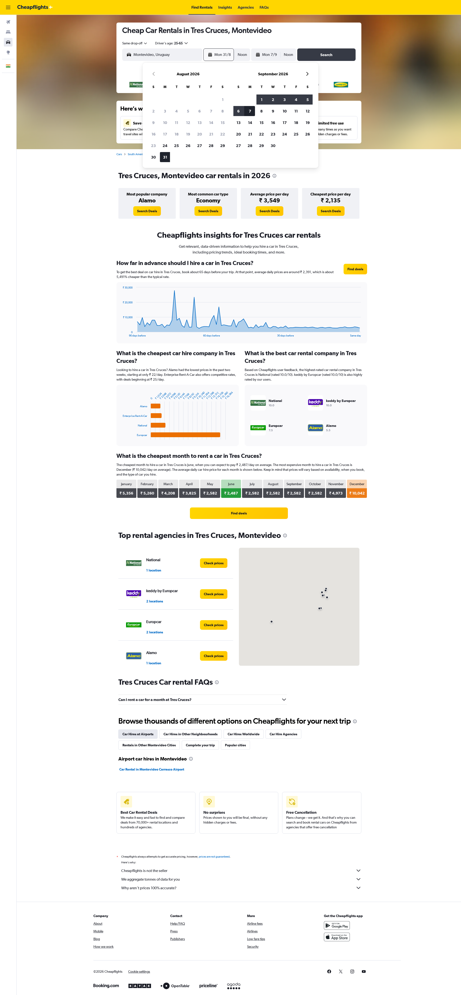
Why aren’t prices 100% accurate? (148, 888)
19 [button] (188, 134)
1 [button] (223, 99)
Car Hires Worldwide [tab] (244, 734)
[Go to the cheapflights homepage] (35, 7)
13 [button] (200, 122)
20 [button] (199, 134)
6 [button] (199, 111)
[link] (147, 211)
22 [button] (222, 134)
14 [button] (211, 122)
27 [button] (199, 145)
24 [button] (165, 145)
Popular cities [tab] (235, 745)
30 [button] (153, 157)
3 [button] (165, 111)
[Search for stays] (8, 32)
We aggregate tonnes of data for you (150, 879)
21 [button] (211, 134)
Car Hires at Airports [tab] (137, 734)
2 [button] (153, 111)
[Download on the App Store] (337, 937)
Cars (119, 154)
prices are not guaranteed (214, 856)
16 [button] (154, 134)
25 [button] (176, 145)
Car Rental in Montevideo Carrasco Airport (151, 769)
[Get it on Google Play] (337, 925)
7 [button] (211, 111)
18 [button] (177, 134)
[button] (8, 7)
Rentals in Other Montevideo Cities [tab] (149, 745)
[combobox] (135, 43)
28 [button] (211, 145)
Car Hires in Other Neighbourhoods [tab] (191, 734)
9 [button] (153, 122)
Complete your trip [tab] (200, 745)
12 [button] (188, 122)
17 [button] (165, 134)
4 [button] (176, 111)
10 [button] (165, 122)
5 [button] (188, 111)
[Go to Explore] (8, 52)
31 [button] (165, 157)
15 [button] (223, 122)
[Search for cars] (8, 42)
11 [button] (176, 122)
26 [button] (188, 145)
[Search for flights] (8, 22)
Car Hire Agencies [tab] (283, 734)
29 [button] (222, 145)
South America (137, 154)
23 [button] (153, 145)
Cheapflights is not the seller (144, 870)
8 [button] (222, 111)
